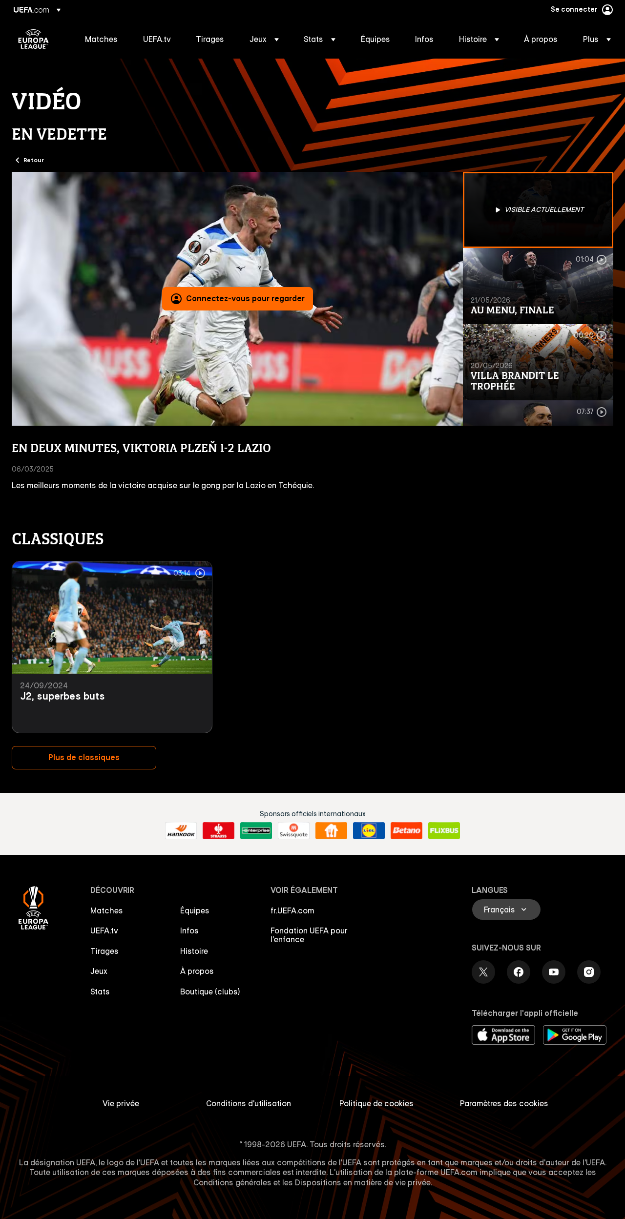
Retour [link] (33, 159)
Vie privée (121, 1103)
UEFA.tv (104, 930)
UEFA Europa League (33, 39)
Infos (189, 930)
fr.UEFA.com (292, 910)
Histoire (194, 951)
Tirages (104, 951)
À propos (197, 971)
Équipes (194, 910)
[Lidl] (369, 831)
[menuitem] (102, 39)
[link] (101, 39)
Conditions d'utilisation (248, 1103)
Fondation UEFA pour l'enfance (309, 935)
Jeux (98, 971)
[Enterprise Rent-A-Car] (256, 831)
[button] (264, 39)
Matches (106, 910)
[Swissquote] (294, 831)
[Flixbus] (444, 831)
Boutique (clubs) (210, 991)
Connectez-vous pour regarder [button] (245, 298)
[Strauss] (218, 831)
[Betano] (406, 831)
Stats (100, 991)
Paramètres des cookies (504, 1103)
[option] (538, 210)
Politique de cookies (376, 1103)
